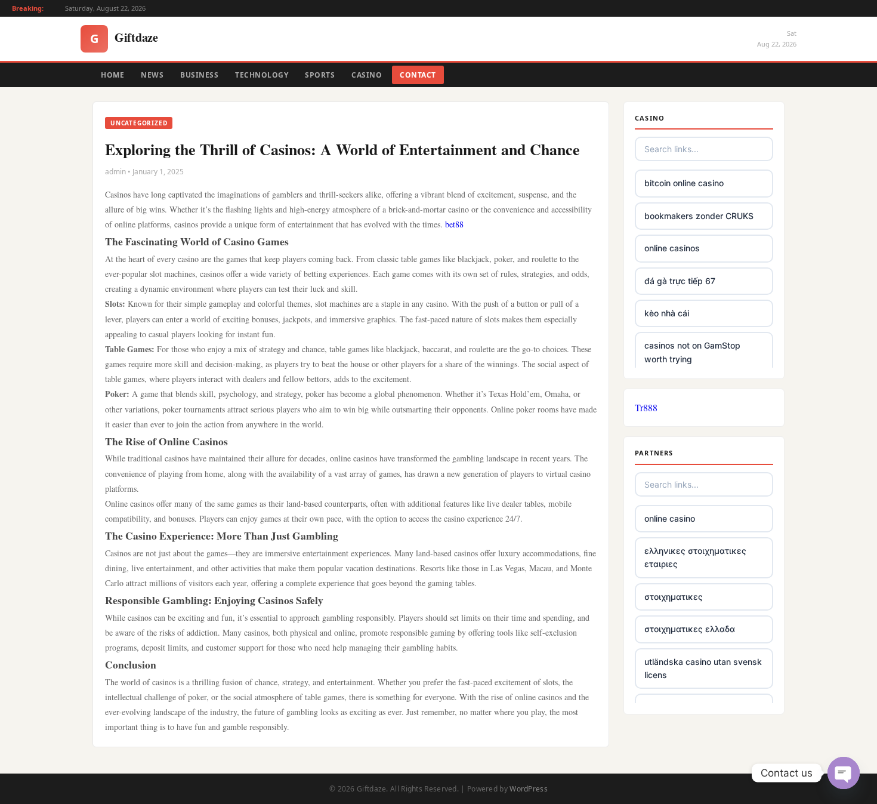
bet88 (454, 224)
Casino (366, 75)
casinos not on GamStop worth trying (692, 352)
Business (199, 75)
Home (112, 75)
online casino (669, 518)
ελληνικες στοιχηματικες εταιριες (695, 557)
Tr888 (646, 407)
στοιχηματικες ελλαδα (689, 629)
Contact (418, 75)
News (152, 75)
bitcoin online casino (684, 183)
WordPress (528, 789)
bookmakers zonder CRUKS (699, 216)
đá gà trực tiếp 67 (679, 281)
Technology (261, 75)
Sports (320, 75)
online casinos (672, 248)
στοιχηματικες (673, 597)
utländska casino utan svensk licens (703, 668)
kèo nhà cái (666, 313)
